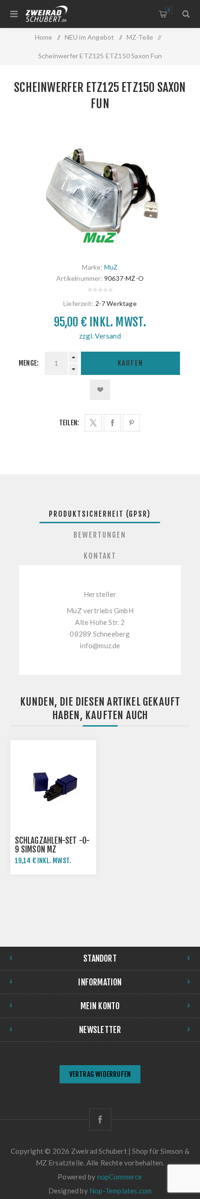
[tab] (100, 514)
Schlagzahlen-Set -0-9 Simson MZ (52, 845)
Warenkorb (168, 10)
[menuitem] (100, 1075)
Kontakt (100, 556)
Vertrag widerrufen (100, 1074)
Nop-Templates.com (120, 1190)
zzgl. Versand (100, 336)
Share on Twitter (93, 422)
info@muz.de (100, 645)
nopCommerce (119, 1176)
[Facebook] (100, 1119)
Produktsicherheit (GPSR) (100, 514)
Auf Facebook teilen (112, 422)
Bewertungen (99, 535)
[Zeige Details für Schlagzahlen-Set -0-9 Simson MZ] (53, 783)
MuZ (111, 267)
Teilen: (69, 422)
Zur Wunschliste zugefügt (100, 390)
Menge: (29, 363)
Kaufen (130, 363)
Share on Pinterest (131, 422)
